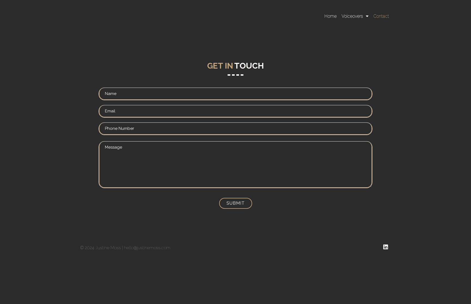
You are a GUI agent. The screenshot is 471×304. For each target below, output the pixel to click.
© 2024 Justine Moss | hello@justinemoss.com (125, 247)
